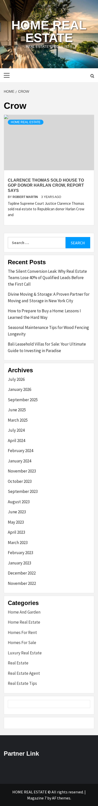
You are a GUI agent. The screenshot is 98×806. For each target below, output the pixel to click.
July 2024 (16, 430)
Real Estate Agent (24, 673)
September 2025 (23, 399)
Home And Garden (24, 612)
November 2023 (22, 471)
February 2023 (20, 552)
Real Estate (18, 663)
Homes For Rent (22, 632)
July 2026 (16, 379)
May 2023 (16, 522)
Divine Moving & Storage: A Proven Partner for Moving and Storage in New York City (48, 297)
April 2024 (16, 440)
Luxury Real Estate (25, 653)
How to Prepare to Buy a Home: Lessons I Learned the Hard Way (44, 314)
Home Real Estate (49, 31)
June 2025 (17, 410)
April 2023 (16, 532)
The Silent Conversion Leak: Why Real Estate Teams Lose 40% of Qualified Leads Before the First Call (47, 277)
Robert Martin (26, 197)
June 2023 (17, 512)
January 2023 (19, 563)
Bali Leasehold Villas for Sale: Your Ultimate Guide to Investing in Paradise (47, 347)
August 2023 (19, 502)
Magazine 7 (36, 797)
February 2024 (20, 450)
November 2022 (22, 583)
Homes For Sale (22, 642)
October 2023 (20, 481)
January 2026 (19, 389)
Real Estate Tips (22, 683)
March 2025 (18, 420)
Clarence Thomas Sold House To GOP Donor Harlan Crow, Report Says (46, 185)
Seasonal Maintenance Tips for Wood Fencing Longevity (48, 331)
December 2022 (22, 573)
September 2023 (23, 491)
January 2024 (19, 461)
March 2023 (18, 542)
